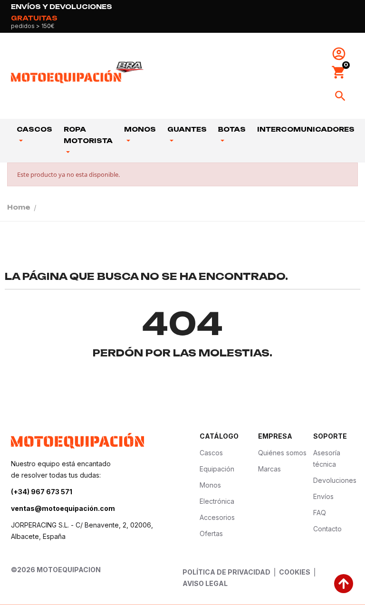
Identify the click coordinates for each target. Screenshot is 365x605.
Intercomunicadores (306, 129)
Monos (140, 129)
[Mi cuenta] (338, 53)
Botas (232, 129)
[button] (338, 72)
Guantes (187, 129)
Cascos (34, 129)
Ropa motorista (88, 134)
